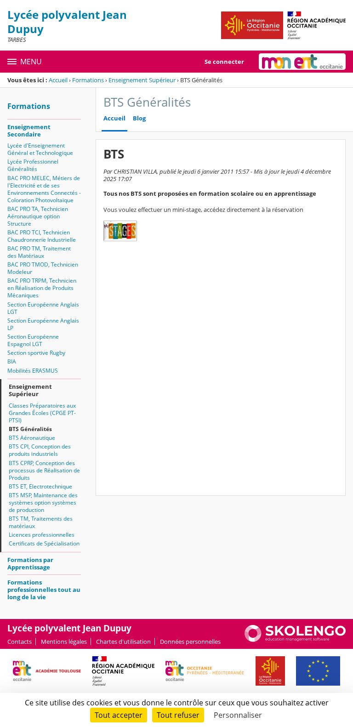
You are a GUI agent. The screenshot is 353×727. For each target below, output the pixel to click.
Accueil (58, 80)
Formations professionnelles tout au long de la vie (43, 589)
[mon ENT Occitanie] (302, 62)
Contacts (19, 641)
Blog (139, 118)
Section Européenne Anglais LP (43, 324)
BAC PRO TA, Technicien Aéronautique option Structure (37, 216)
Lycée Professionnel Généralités (32, 165)
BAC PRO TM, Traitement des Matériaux (39, 252)
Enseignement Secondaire (29, 130)
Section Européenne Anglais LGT (43, 308)
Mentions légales (64, 641)
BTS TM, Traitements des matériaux (41, 522)
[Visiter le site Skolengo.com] (295, 640)
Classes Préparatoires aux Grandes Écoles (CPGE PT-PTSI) (42, 413)
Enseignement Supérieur (142, 80)
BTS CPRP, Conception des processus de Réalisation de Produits (44, 470)
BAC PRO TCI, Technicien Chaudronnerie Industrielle (41, 236)
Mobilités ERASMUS (32, 371)
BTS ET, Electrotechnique (40, 486)
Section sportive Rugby (36, 353)
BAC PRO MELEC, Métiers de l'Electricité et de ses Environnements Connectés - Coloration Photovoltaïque (44, 189)
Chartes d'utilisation (123, 641)
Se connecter (224, 61)
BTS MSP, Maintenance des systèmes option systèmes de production (43, 502)
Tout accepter (118, 715)
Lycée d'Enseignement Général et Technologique (40, 149)
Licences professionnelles (41, 535)
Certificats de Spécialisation (44, 543)
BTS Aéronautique (32, 438)
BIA (11, 361)
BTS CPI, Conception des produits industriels (40, 450)
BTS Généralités (30, 429)
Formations (88, 80)
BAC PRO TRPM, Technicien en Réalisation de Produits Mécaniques (41, 288)
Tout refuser (178, 715)
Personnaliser (238, 715)
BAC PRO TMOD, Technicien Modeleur (42, 268)
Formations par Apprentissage (30, 563)
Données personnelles (190, 641)
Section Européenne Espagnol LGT (33, 340)
